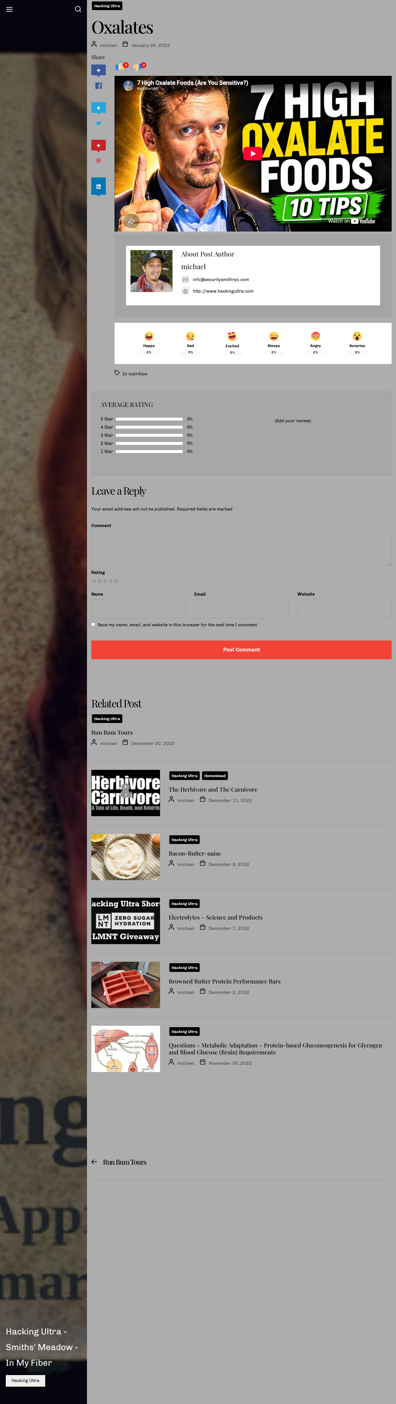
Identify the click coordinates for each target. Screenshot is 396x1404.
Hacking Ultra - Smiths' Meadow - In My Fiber (42, 1347)
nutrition (137, 374)
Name (99, 594)
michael (108, 45)
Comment (103, 525)
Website (306, 594)
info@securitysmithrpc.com (221, 279)
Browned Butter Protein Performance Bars (225, 981)
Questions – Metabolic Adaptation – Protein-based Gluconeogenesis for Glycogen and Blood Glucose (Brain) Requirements (275, 1048)
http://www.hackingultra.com (223, 291)
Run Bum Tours (112, 732)
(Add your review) (293, 420)
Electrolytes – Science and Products (216, 917)
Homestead (215, 775)
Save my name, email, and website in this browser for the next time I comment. (178, 624)
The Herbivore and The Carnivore (213, 789)
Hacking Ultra (25, 1380)
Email (201, 594)
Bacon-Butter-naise (195, 853)
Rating (99, 572)
